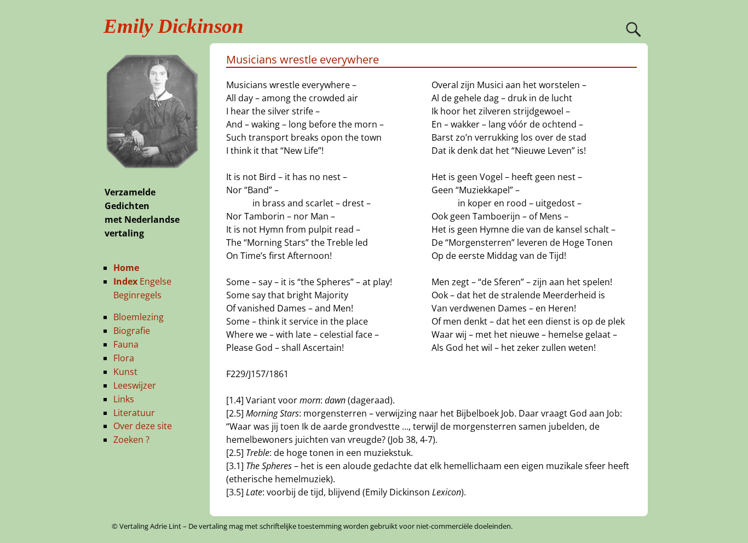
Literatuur (134, 413)
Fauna (126, 344)
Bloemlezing (138, 317)
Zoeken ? (131, 440)
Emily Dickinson (173, 26)
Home (126, 268)
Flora (123, 358)
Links (123, 399)
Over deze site (142, 426)
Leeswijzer (134, 385)
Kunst (125, 372)
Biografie (131, 331)
